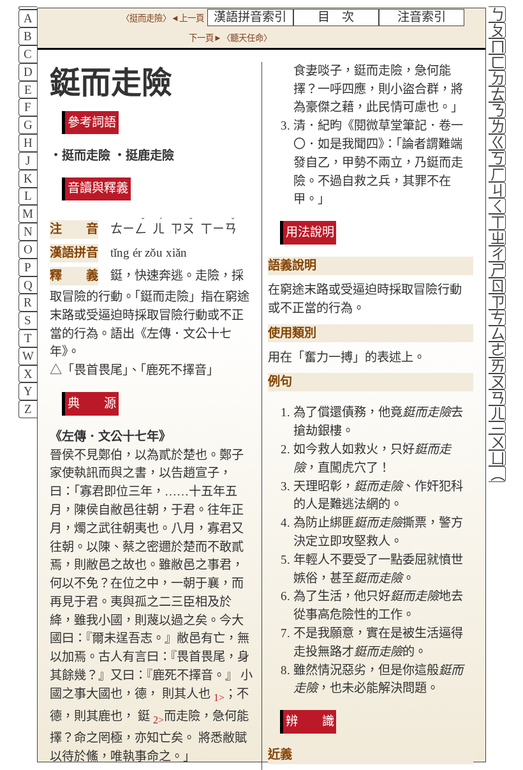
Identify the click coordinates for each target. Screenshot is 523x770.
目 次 (336, 17)
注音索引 (421, 17)
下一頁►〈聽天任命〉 (230, 38)
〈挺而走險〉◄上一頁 (162, 18)
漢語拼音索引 (250, 17)
